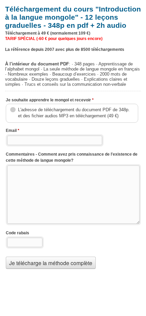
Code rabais (17, 233)
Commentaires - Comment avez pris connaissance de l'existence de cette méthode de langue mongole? (72, 157)
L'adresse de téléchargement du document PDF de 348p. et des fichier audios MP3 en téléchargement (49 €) (74, 112)
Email (12, 130)
